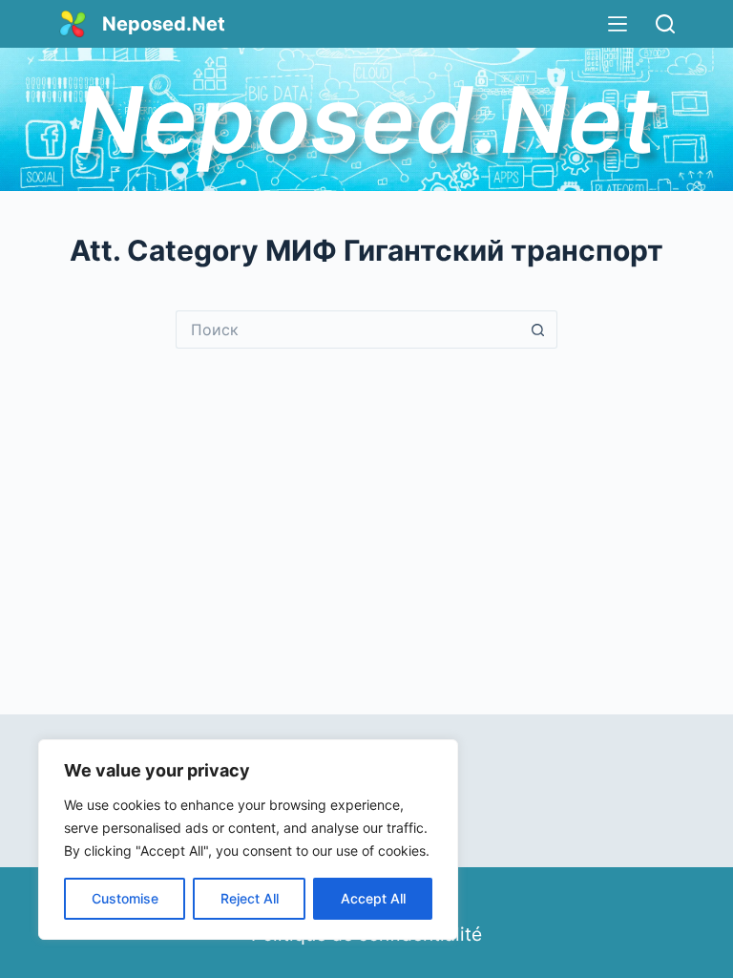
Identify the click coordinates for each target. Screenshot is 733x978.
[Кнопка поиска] (538, 329)
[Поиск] (665, 23)
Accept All (373, 898)
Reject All (249, 898)
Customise (125, 898)
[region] (248, 839)
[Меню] (617, 23)
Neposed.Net (163, 23)
